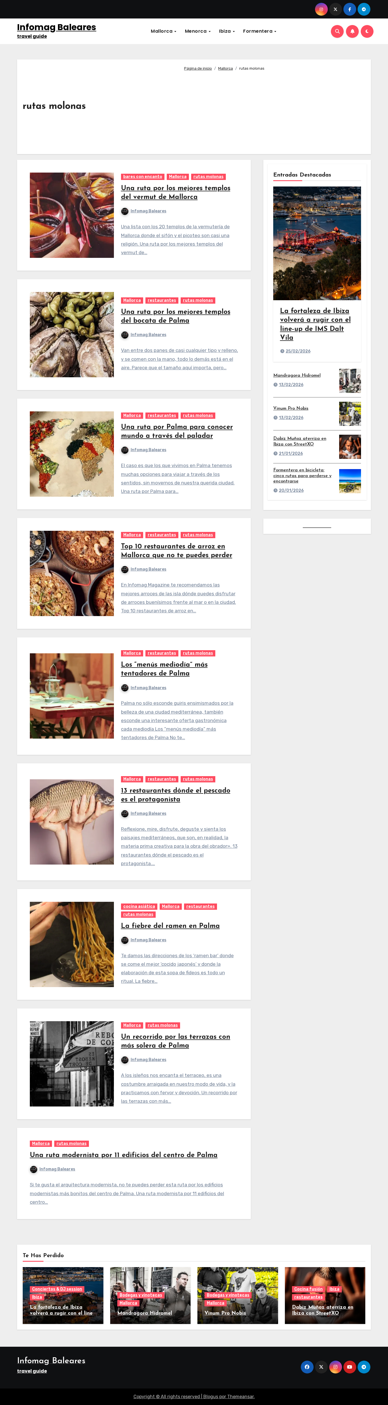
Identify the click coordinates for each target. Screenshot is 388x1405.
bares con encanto (142, 176)
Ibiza (225, 31)
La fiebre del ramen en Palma (170, 926)
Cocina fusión (308, 1289)
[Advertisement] (273, 110)
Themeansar (240, 1396)
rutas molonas (208, 176)
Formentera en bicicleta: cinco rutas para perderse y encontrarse (302, 475)
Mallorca (162, 31)
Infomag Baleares (56, 27)
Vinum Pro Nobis (290, 408)
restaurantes (162, 300)
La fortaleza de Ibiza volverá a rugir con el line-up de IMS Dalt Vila (62, 1313)
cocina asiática (139, 906)
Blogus (210, 1396)
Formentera (258, 31)
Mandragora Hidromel (297, 375)
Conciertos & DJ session (57, 1289)
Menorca (196, 31)
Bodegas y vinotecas (141, 1295)
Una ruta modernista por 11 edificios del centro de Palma (124, 1155)
